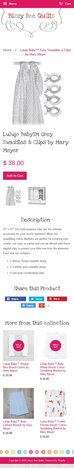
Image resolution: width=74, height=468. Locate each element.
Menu (12, 3)
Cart (67, 3)
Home (7, 50)
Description (35, 219)
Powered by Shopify (55, 460)
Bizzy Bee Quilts (36, 460)
